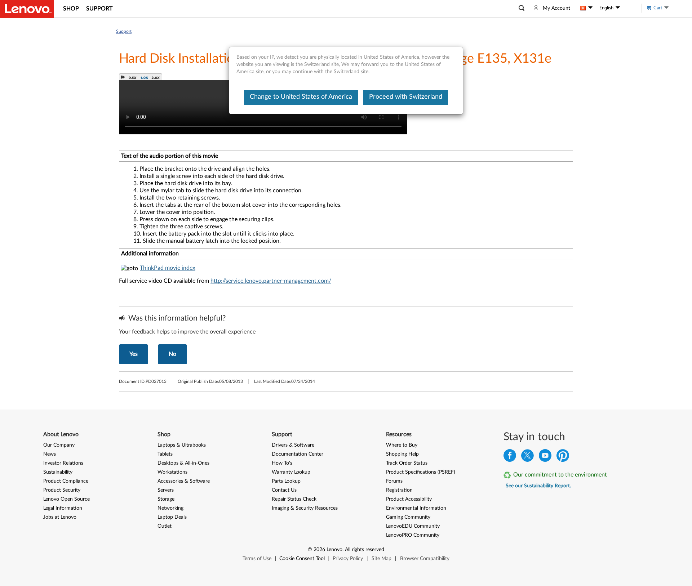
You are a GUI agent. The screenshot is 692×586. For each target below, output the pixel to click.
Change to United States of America (301, 97)
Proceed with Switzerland (405, 97)
